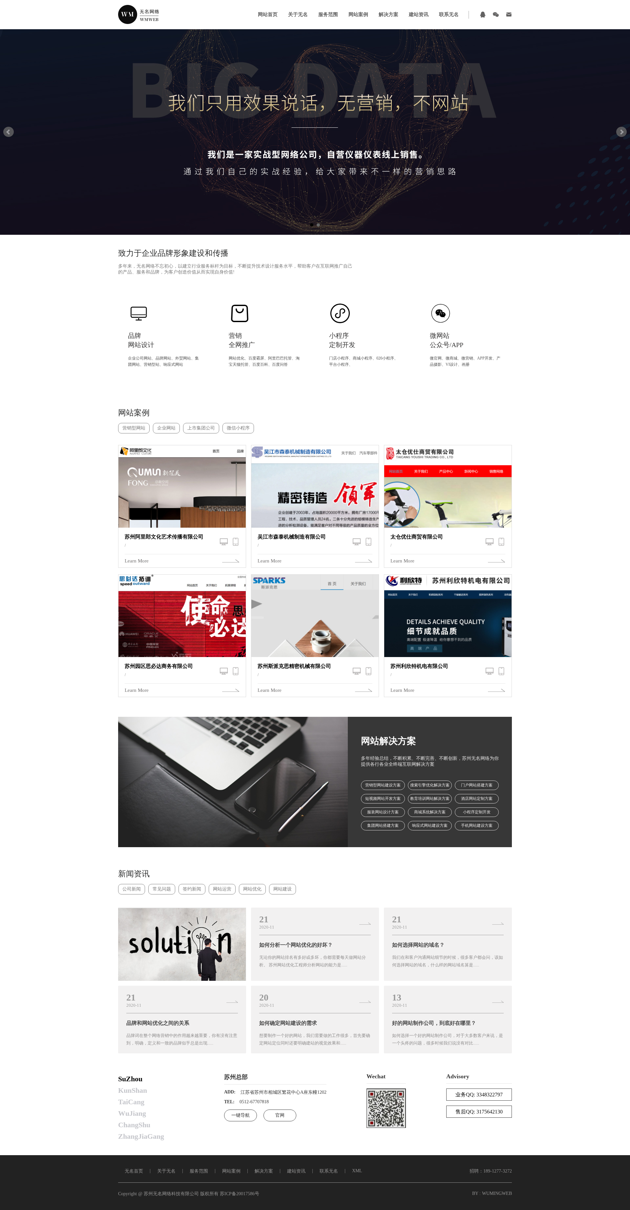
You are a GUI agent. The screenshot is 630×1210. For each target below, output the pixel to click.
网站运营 (222, 889)
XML (357, 1170)
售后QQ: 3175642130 (479, 1111)
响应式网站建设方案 (430, 825)
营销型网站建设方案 (383, 785)
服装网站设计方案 (383, 812)
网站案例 (358, 14)
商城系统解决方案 (430, 812)
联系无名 (449, 14)
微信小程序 (238, 428)
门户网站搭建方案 (477, 785)
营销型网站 (133, 428)
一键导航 (240, 1115)
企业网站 (166, 428)
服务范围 (328, 14)
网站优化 (252, 889)
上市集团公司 (201, 428)
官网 (279, 1115)
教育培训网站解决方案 (430, 798)
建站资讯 (419, 14)
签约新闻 (192, 889)
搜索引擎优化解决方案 (430, 785)
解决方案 (388, 14)
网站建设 (282, 889)
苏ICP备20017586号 (239, 1193)
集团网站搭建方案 (383, 825)
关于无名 (298, 14)
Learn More (137, 560)
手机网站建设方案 (477, 825)
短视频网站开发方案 (383, 798)
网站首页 (268, 14)
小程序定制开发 (477, 812)
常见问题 (162, 889)
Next (621, 132)
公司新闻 (131, 889)
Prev (8, 132)
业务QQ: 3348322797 (479, 1094)
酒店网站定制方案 (477, 798)
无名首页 (134, 1171)
